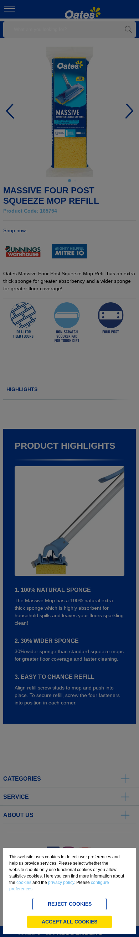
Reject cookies (70, 904)
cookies (23, 882)
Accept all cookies (69, 922)
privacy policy (61, 882)
